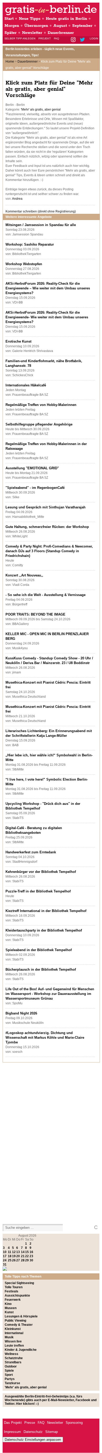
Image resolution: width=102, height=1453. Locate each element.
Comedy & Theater (19, 1325)
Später (10, 32)
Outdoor (11, 1366)
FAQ (56, 38)
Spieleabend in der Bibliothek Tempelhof (38, 950)
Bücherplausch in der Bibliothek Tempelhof (40, 969)
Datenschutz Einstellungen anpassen (33, 1440)
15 (27, 1252)
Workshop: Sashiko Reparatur (29, 244)
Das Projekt (13, 1423)
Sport (9, 1375)
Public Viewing (15, 1320)
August (60, 25)
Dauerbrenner (61, 32)
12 (14, 1252)
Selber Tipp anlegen (19, 38)
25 (10, 1260)
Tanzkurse (12, 1383)
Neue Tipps (30, 18)
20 (18, 1256)
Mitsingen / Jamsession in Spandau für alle (40, 225)
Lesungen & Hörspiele (21, 1316)
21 (23, 1256)
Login (94, 38)
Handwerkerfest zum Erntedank (30, 852)
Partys (10, 1379)
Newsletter (32, 32)
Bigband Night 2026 (21, 1013)
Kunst (9, 1312)
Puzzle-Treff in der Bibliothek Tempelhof (38, 891)
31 (5, 1264)
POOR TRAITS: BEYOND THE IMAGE (35, 614)
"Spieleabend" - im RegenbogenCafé (35, 488)
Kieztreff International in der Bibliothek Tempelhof (45, 911)
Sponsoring (74, 1423)
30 (31, 1260)
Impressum (12, 1432)
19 (14, 1256)
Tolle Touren (13, 1287)
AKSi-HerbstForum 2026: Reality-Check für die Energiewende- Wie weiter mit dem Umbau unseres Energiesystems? (46, 317)
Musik (9, 1337)
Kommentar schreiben (40, 211)
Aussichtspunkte (17, 1295)
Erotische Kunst (18, 341)
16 (31, 1252)
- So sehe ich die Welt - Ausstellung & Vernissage (45, 595)
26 (14, 1260)
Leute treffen (14, 1345)
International (14, 1333)
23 (31, 1256)
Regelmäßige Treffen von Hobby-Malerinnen (40, 405)
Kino (8, 1304)
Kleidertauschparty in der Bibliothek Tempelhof (43, 930)
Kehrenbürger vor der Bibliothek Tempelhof (40, 872)
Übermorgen (36, 25)
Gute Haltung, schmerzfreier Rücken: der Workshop (47, 527)
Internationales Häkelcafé (25, 385)
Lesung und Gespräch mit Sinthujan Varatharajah (45, 507)
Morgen (11, 25)
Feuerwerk (13, 1300)
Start (9, 18)
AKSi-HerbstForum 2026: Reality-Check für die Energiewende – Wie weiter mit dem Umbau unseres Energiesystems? (47, 288)
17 (5, 1256)
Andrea (17, 198)
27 (18, 1260)
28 (23, 1260)
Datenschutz (33, 1432)
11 (9, 1252)
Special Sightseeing (19, 1283)
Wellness (11, 1354)
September (82, 25)
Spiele (9, 1370)
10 (5, 1252)
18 (10, 1256)
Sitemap (51, 1432)
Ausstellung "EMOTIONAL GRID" (32, 468)
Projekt (44, 38)
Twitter (83, 40)
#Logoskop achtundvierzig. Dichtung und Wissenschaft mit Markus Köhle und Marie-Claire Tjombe (44, 1037)
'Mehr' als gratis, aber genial (41, 109)
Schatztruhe (14, 1358)
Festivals (11, 1291)
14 (23, 1252)
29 (27, 1260)
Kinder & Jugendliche (21, 1350)
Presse (29, 1423)
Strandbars (13, 1362)
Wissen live (13, 1341)
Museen (10, 1308)
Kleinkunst (13, 1329)
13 (18, 1252)
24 (5, 1260)
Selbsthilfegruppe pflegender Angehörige (38, 424)
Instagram (73, 40)
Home (9, 61)
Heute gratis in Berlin (66, 18)
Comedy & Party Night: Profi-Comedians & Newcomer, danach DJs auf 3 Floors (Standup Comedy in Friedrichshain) (49, 551)
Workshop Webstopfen (23, 264)
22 (27, 1256)
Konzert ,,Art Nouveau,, (24, 575)
